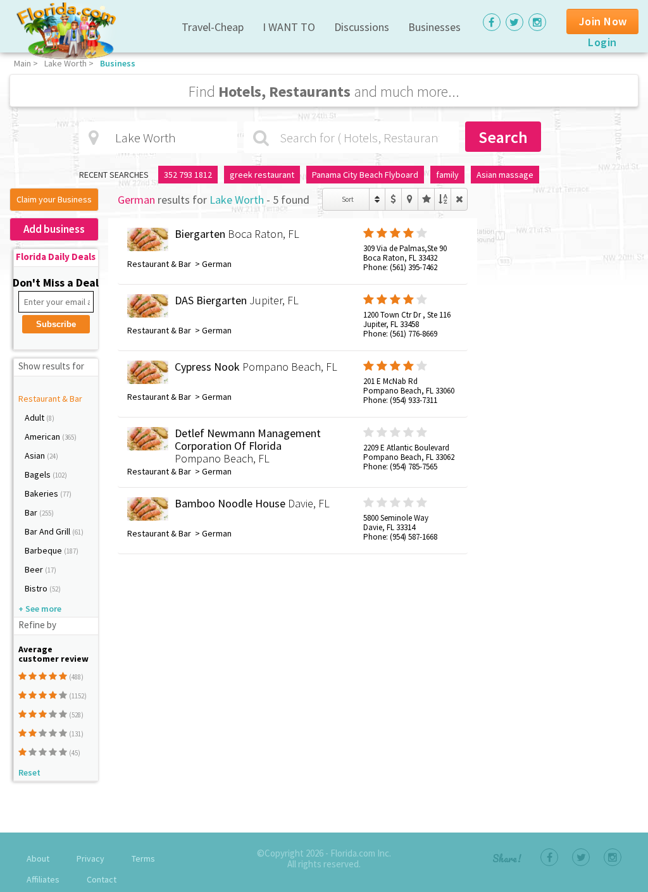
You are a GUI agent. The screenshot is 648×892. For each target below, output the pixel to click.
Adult (35, 417)
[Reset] (459, 199)
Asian (36, 455)
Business (117, 63)
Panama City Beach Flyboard (365, 174)
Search (503, 137)
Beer (35, 569)
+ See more (39, 608)
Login (602, 42)
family (447, 174)
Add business (54, 229)
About (38, 858)
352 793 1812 (188, 174)
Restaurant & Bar (50, 398)
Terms (143, 858)
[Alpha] (443, 199)
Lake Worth (65, 63)
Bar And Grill (48, 531)
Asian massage (505, 174)
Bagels (39, 474)
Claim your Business (54, 199)
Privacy (90, 858)
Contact (101, 879)
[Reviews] (426, 199)
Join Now (603, 21)
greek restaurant (262, 174)
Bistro (37, 588)
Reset (29, 772)
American (43, 436)
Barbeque (44, 550)
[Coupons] (393, 199)
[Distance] (410, 199)
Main (22, 63)
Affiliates (43, 879)
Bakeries (42, 493)
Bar (32, 512)
